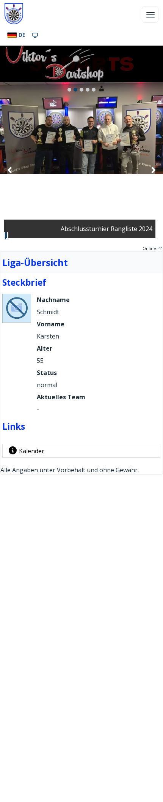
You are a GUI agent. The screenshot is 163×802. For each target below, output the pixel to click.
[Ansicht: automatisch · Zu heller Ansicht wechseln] (35, 35)
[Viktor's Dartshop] (54, 80)
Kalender (31, 451)
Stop (6, 235)
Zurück (10, 170)
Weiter (153, 170)
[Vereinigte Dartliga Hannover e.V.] (14, 13)
